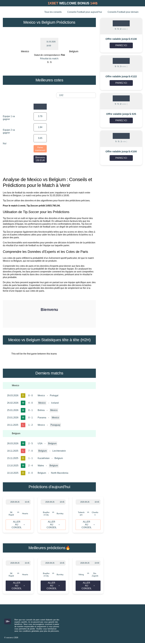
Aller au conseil (17, 525)
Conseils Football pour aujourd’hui (84, 12)
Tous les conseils (53, 12)
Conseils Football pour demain (123, 12)
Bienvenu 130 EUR (40, 159)
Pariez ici (121, 45)
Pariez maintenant (40, 148)
